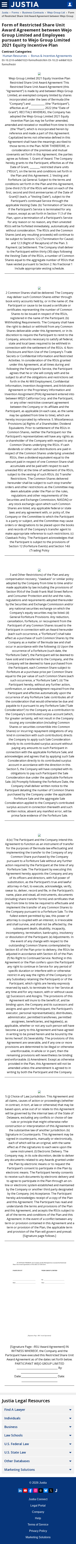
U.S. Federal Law (16, 1444)
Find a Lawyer (14, 1409)
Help (38, 1518)
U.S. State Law (15, 1452)
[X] (51, 1490)
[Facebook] (30, 1490)
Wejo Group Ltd (56, 12)
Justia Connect (38, 1499)
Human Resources (15, 56)
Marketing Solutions (19, 1469)
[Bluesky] (46, 1490)
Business (10, 1427)
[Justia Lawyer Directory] (56, 1490)
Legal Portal (38, 1505)
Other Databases (17, 1461)
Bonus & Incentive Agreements (51, 56)
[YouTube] (25, 1490)
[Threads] (41, 1490)
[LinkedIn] (20, 1490)
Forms (15, 12)
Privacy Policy (38, 1530)
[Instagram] (35, 1490)
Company (38, 1511)
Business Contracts (33, 12)
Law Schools (13, 1435)
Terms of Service (38, 1524)
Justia (5, 12)
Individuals (12, 1418)
